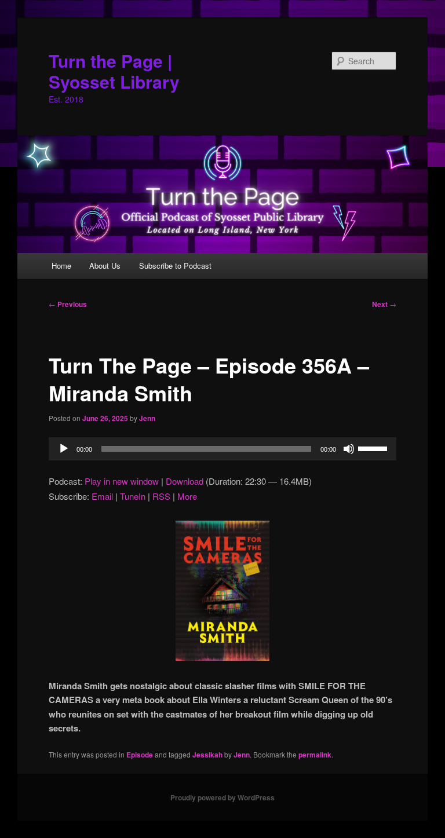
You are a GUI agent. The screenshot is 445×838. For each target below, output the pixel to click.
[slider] (374, 447)
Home (61, 265)
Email (102, 496)
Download (184, 481)
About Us (105, 265)
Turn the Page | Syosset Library (114, 71)
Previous (68, 304)
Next (384, 304)
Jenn (147, 418)
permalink (314, 754)
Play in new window (122, 481)
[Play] (64, 449)
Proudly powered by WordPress (222, 797)
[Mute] (349, 449)
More (187, 496)
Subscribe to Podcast (175, 265)
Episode (139, 754)
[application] (222, 448)
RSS (161, 496)
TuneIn (132, 496)
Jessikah (207, 754)
